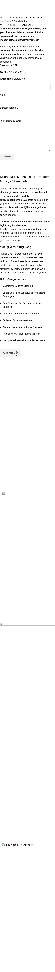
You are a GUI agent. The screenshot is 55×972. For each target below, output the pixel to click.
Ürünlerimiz (11, 601)
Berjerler (9, 549)
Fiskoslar (9, 578)
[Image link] (17, 499)
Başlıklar (9, 572)
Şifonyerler (10, 567)
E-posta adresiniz (9, 108)
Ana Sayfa (5, 21)
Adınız (3, 95)
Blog (7, 606)
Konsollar (10, 544)
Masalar (9, 538)
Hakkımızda (11, 591)
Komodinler (11, 562)
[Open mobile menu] (29, 3)
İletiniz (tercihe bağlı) (11, 120)
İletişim (8, 596)
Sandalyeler (20, 21)
